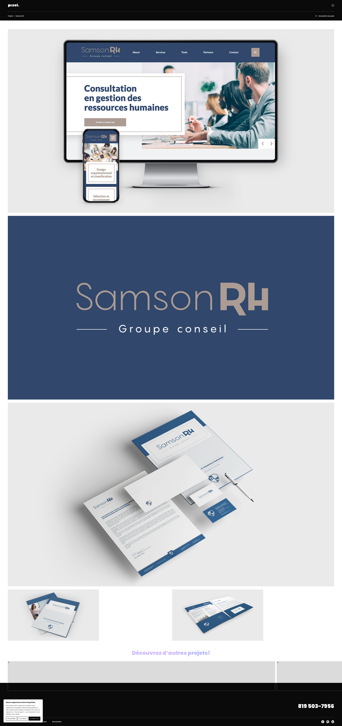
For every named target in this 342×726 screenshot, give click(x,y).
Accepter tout (34, 718)
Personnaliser (11, 718)
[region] (23, 710)
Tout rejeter (23, 718)
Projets (10, 16)
